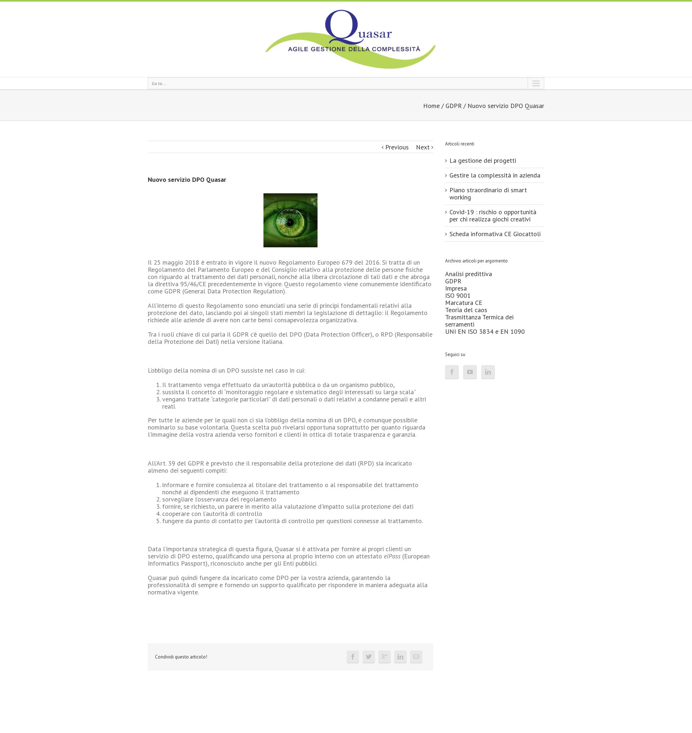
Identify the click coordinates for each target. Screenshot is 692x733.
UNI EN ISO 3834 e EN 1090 (485, 331)
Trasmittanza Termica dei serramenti (479, 320)
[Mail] (416, 657)
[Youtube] (470, 372)
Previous (397, 147)
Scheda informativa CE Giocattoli (495, 234)
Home (431, 106)
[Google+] (384, 657)
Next (423, 147)
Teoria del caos (466, 310)
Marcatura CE (463, 302)
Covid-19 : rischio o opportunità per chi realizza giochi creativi (492, 215)
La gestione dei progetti (482, 160)
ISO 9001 (458, 295)
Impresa (456, 288)
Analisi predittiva (468, 274)
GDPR (453, 106)
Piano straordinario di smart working (488, 193)
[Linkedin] (400, 657)
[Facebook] (353, 657)
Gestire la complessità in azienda (494, 175)
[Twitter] (369, 657)
